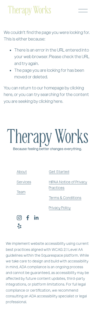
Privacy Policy (60, 207)
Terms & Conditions (65, 197)
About (22, 171)
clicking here (50, 101)
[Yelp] (19, 226)
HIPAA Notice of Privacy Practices (68, 185)
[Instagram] (19, 217)
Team (21, 192)
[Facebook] (27, 217)
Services (24, 182)
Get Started (59, 171)
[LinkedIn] (36, 217)
